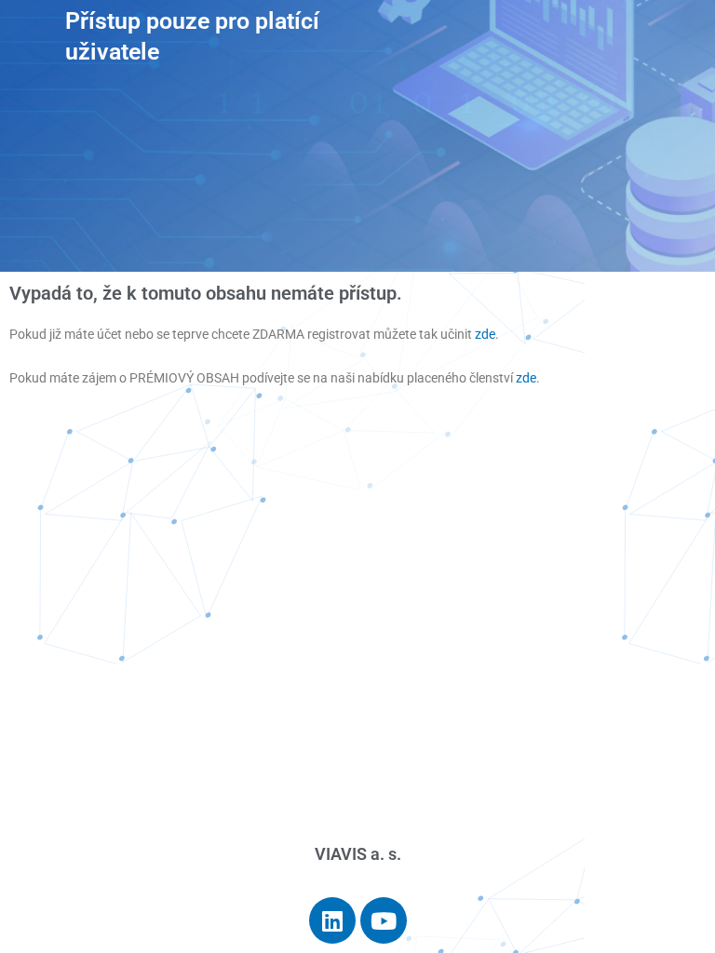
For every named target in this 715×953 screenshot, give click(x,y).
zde (485, 334)
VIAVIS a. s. (358, 854)
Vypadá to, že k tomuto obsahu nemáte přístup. (205, 293)
